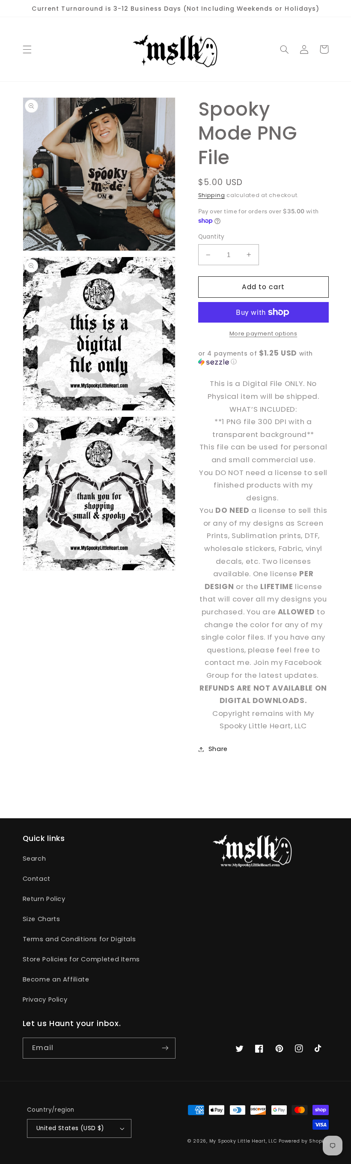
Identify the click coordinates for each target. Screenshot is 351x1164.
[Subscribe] (165, 1048)
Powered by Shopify (303, 1141)
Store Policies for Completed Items (81, 959)
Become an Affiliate (56, 979)
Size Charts (41, 919)
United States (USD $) (70, 1128)
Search (34, 858)
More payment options (263, 333)
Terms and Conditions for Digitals (79, 939)
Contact (37, 878)
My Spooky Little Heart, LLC (243, 1141)
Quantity (211, 237)
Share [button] (218, 749)
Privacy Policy (45, 999)
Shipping (211, 195)
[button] (27, 49)
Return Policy (44, 899)
